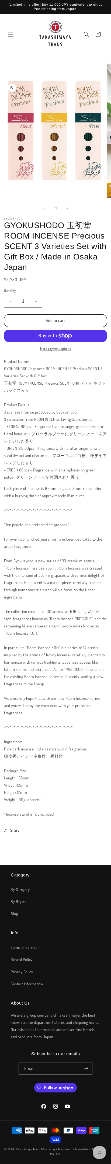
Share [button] (14, 830)
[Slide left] (44, 208)
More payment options (55, 349)
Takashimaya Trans (28, 1149)
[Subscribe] (86, 1068)
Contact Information (27, 983)
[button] (11, 34)
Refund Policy (22, 959)
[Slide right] (67, 208)
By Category (20, 889)
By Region (18, 901)
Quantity (10, 290)
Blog (14, 913)
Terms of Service (24, 947)
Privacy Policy (22, 971)
